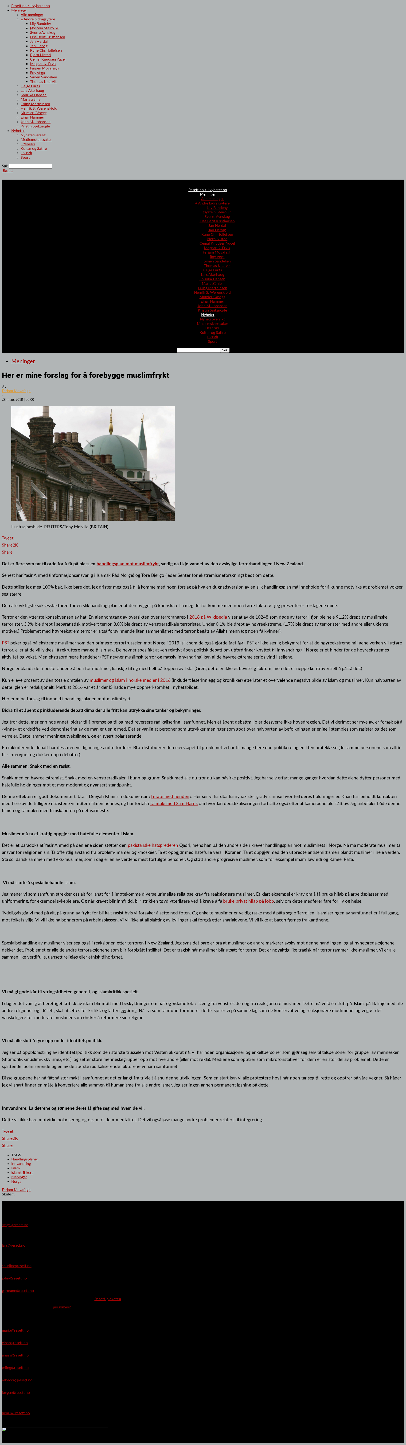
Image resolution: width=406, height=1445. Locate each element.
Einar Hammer (32, 117)
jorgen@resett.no (16, 1393)
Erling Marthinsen (35, 104)
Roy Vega (37, 73)
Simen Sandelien (43, 77)
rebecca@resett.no (17, 1380)
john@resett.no (14, 1278)
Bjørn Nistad (40, 55)
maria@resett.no (15, 1330)
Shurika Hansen (34, 95)
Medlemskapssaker (36, 140)
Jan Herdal (39, 41)
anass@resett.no (15, 1355)
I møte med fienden (170, 796)
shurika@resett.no (16, 1266)
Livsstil (26, 153)
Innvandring (21, 1164)
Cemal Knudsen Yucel (48, 59)
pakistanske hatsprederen (153, 845)
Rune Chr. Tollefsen (46, 50)
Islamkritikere (22, 1173)
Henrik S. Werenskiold (39, 108)
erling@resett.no (15, 1368)
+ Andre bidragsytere (38, 19)
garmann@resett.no (18, 1291)
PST (5, 643)
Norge (16, 1181)
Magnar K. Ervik (43, 64)
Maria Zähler (31, 99)
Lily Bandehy (40, 24)
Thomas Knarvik (43, 82)
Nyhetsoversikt (33, 135)
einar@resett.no (15, 1343)
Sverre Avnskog (42, 33)
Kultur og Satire (34, 148)
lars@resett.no (13, 1245)
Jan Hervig (38, 46)
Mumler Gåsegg (34, 113)
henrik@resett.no (16, 1413)
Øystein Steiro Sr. (44, 28)
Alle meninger (32, 15)
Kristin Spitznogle (35, 126)
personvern (62, 1307)
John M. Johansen (36, 122)
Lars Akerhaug (32, 90)
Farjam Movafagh (44, 68)
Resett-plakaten (107, 1299)
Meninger (19, 10)
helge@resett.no (15, 1225)
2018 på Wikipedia (208, 617)
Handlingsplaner (24, 1159)
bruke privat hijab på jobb (248, 901)
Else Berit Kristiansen (47, 37)
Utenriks (28, 144)
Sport (25, 157)
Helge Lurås (30, 86)
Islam (15, 1168)
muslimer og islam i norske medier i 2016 (130, 680)
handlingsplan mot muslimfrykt (128, 564)
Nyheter (18, 131)
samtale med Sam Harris (174, 803)
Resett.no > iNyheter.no (30, 6)
